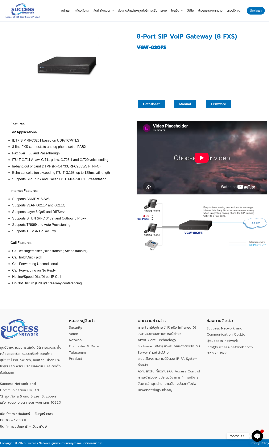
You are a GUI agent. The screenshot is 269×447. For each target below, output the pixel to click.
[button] (111, 11)
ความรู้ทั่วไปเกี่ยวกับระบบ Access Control (169, 371)
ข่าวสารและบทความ (210, 10)
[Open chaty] (257, 436)
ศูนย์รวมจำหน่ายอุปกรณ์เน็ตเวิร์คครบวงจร (77, 443)
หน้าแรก (66, 10)
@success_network (222, 340)
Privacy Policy (259, 443)
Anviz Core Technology (157, 340)
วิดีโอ (190, 10)
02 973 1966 (217, 353)
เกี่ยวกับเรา (82, 10)
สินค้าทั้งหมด (101, 10)
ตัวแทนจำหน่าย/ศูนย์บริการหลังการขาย (142, 10)
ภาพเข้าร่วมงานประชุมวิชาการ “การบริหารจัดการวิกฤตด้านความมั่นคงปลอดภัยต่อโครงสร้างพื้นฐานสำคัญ (168, 383)
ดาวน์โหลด (233, 10)
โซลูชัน (175, 10)
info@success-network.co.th (230, 347)
